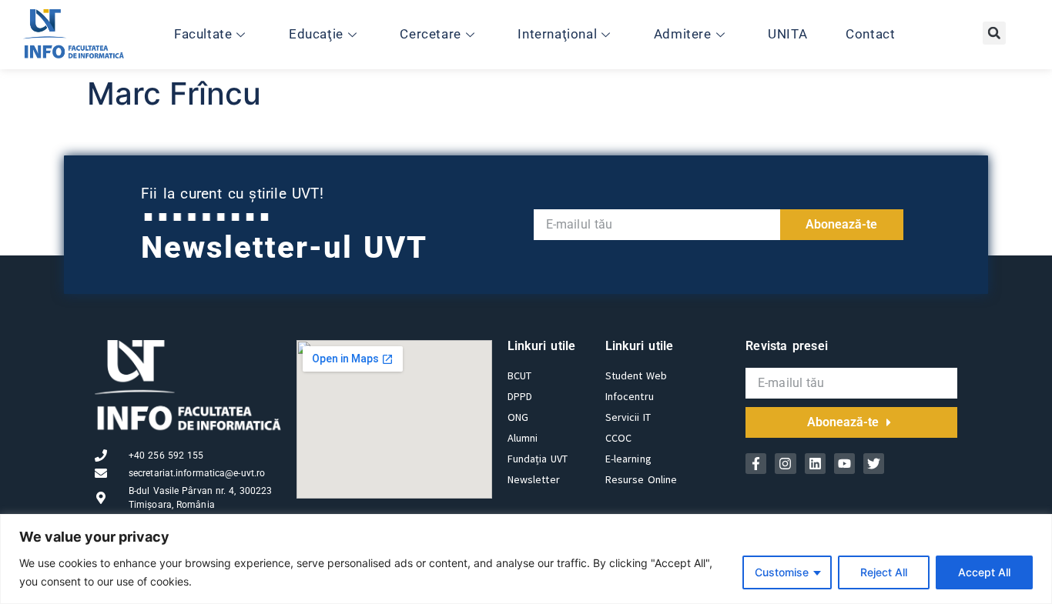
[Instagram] (785, 463)
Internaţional (557, 34)
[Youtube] (844, 463)
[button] (994, 33)
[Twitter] (873, 463)
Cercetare (430, 34)
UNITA (787, 34)
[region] (526, 559)
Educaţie (316, 34)
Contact (870, 34)
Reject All (883, 572)
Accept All (984, 572)
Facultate (203, 34)
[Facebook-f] (755, 463)
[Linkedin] (815, 463)
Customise (782, 572)
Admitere (683, 34)
